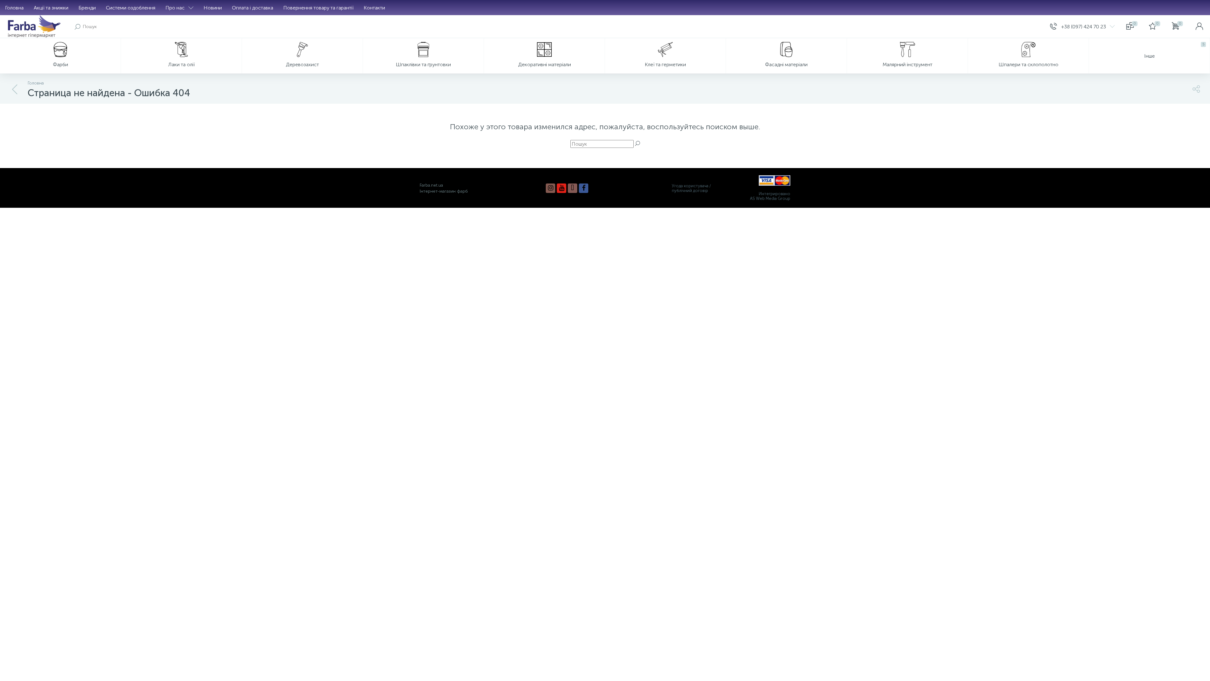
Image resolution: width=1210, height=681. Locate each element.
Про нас (175, 8)
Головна (14, 8)
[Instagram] (550, 188)
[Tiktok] (572, 188)
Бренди (87, 8)
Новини (213, 8)
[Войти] (1199, 26)
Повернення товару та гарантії (318, 8)
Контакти (374, 8)
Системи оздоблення (130, 8)
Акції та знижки (51, 8)
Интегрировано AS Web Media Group (770, 196)
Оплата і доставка (252, 8)
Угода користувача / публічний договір (691, 188)
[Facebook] (583, 188)
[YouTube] (561, 188)
